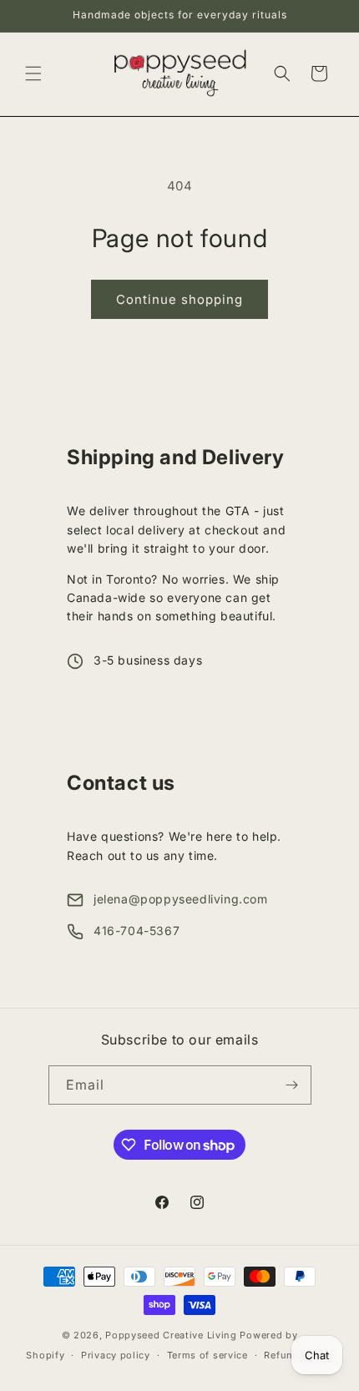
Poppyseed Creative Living (171, 1335)
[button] (33, 73)
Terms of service (207, 1355)
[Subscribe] (292, 1085)
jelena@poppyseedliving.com (181, 899)
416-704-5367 (137, 930)
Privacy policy (115, 1355)
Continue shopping (179, 299)
